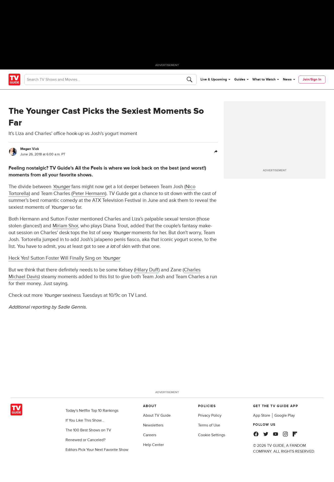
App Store (261, 415)
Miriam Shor (65, 226)
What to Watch (264, 79)
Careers (149, 435)
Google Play (284, 415)
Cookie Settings (211, 435)
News (287, 79)
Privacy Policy (210, 415)
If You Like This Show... (85, 420)
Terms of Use (209, 425)
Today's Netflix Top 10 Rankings (92, 410)
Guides (239, 79)
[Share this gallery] (216, 152)
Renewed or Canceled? (85, 439)
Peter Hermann (89, 193)
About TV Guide (157, 415)
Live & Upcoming (213, 79)
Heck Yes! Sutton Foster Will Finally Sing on (64, 258)
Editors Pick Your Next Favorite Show (97, 449)
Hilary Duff (146, 270)
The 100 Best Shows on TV (88, 430)
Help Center (153, 444)
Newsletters (153, 425)
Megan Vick (29, 149)
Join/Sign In (312, 79)
